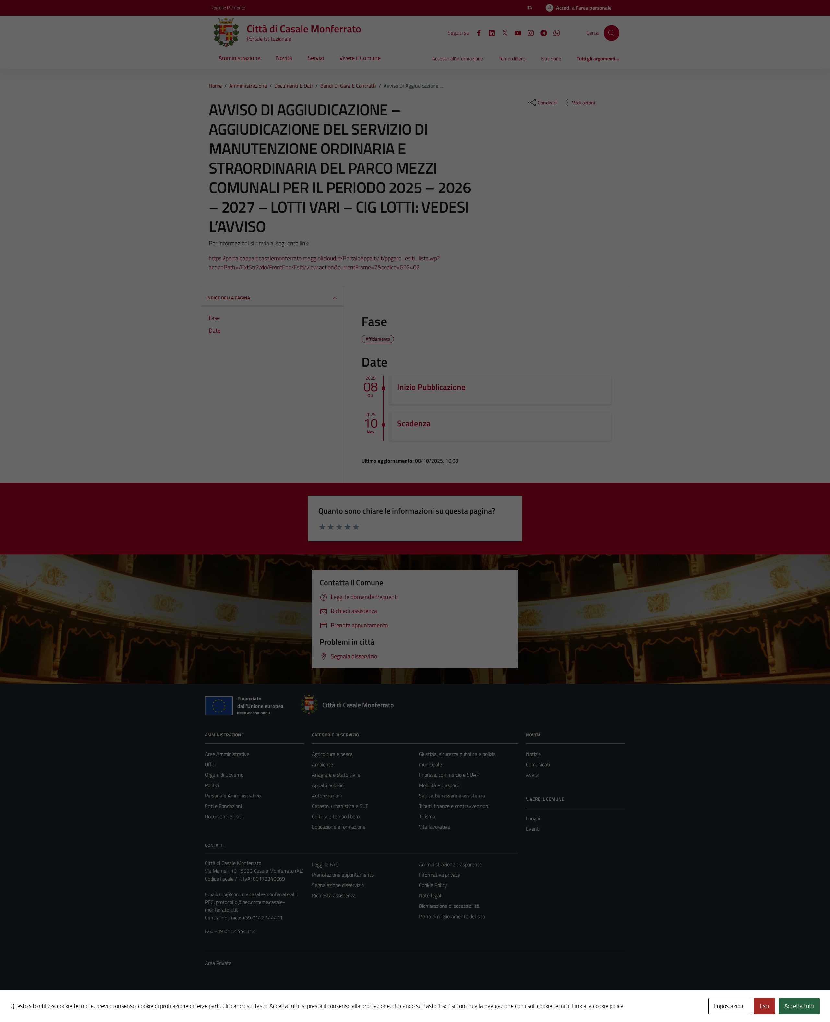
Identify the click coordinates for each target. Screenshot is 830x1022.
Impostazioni (729, 1006)
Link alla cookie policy (597, 1006)
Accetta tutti (799, 1006)
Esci (764, 1006)
